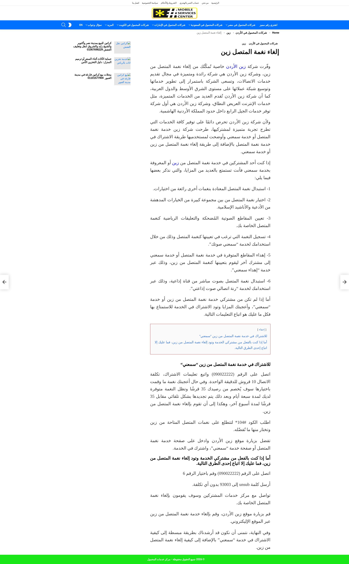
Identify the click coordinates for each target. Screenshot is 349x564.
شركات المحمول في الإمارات (169, 24)
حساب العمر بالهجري (189, 3)
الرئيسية (215, 3)
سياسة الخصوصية (150, 3)
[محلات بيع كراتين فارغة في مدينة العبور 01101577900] (122, 79)
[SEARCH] (63, 25)
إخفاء (262, 329)
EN (81, 24)
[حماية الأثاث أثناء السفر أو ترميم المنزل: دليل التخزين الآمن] (122, 63)
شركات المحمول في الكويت (134, 24)
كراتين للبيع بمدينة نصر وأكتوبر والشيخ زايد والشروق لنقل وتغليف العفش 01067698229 (92, 46)
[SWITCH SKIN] (70, 25)
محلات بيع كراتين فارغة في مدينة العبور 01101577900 (93, 76)
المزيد (110, 24)
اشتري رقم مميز (268, 24)
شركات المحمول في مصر (241, 24)
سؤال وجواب (95, 24)
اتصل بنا (135, 3)
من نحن (205, 3)
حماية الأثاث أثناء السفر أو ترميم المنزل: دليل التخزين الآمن (93, 60)
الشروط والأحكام (169, 3)
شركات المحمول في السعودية (207, 24)
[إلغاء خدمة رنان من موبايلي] (344, 282)
